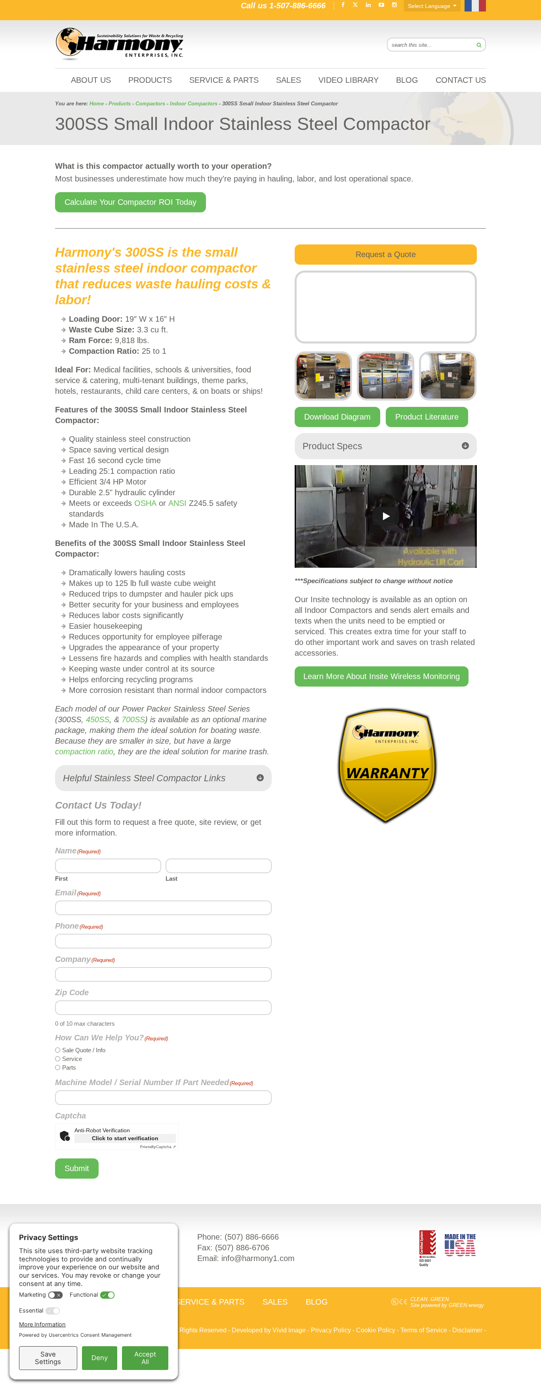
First (61, 878)
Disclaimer (467, 1330)
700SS (133, 719)
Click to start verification (125, 1138)
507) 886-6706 (243, 1247)
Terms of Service (423, 1330)
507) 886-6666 (253, 1237)
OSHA (145, 503)
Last (171, 878)
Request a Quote (386, 254)
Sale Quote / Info (83, 1050)
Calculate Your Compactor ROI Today (130, 202)
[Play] (385, 516)
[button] (163, 778)
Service (72, 1058)
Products (120, 104)
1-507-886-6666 (297, 5)
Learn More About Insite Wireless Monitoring (381, 676)
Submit (77, 1168)
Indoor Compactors (193, 104)
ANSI (177, 503)
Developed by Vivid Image (269, 1330)
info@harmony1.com (258, 1258)
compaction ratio (84, 751)
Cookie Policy (375, 1330)
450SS (97, 719)
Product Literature (427, 416)
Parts (69, 1067)
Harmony (120, 44)
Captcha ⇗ (158, 1147)
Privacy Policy (331, 1330)
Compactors (150, 104)
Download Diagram (337, 416)
